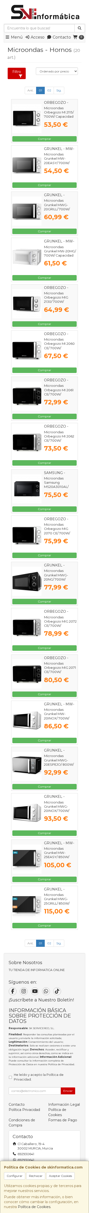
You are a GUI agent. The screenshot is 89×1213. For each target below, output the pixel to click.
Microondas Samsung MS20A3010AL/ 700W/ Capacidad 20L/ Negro (58, 486)
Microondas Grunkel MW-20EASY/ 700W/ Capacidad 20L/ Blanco (56, 162)
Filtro (16, 71)
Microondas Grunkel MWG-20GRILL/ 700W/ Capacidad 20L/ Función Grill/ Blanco (57, 211)
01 (40, 90)
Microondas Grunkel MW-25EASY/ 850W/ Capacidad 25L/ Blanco (56, 856)
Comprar (44, 139)
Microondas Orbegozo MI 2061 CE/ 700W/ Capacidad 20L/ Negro (59, 394)
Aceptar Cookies (60, 1176)
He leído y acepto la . (39, 1077)
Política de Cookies (34, 1207)
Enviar (68, 1091)
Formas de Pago (62, 1120)
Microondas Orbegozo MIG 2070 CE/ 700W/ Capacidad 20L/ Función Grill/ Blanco (57, 535)
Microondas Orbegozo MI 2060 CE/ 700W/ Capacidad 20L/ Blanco (59, 347)
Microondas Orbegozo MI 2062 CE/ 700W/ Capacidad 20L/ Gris (60, 438)
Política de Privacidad (61, 1064)
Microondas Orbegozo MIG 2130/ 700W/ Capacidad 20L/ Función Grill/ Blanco (56, 303)
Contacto (61, 37)
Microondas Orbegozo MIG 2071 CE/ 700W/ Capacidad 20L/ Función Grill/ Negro (60, 671)
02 (49, 90)
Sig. (59, 90)
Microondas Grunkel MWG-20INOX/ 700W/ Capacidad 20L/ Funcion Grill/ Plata (59, 810)
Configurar (14, 1176)
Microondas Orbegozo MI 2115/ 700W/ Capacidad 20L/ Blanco (59, 114)
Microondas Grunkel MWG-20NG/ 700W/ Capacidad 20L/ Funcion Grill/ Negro (60, 579)
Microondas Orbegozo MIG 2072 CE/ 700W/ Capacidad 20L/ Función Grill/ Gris (60, 625)
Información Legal (64, 1104)
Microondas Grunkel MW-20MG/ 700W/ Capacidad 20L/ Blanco (60, 253)
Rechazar (36, 1176)
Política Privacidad (24, 1109)
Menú (16, 37)
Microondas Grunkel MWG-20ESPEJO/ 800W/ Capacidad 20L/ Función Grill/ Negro (60, 764)
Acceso (37, 37)
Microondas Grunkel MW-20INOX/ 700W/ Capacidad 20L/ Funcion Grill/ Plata (59, 718)
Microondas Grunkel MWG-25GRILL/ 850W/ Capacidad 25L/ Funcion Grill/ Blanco (56, 905)
